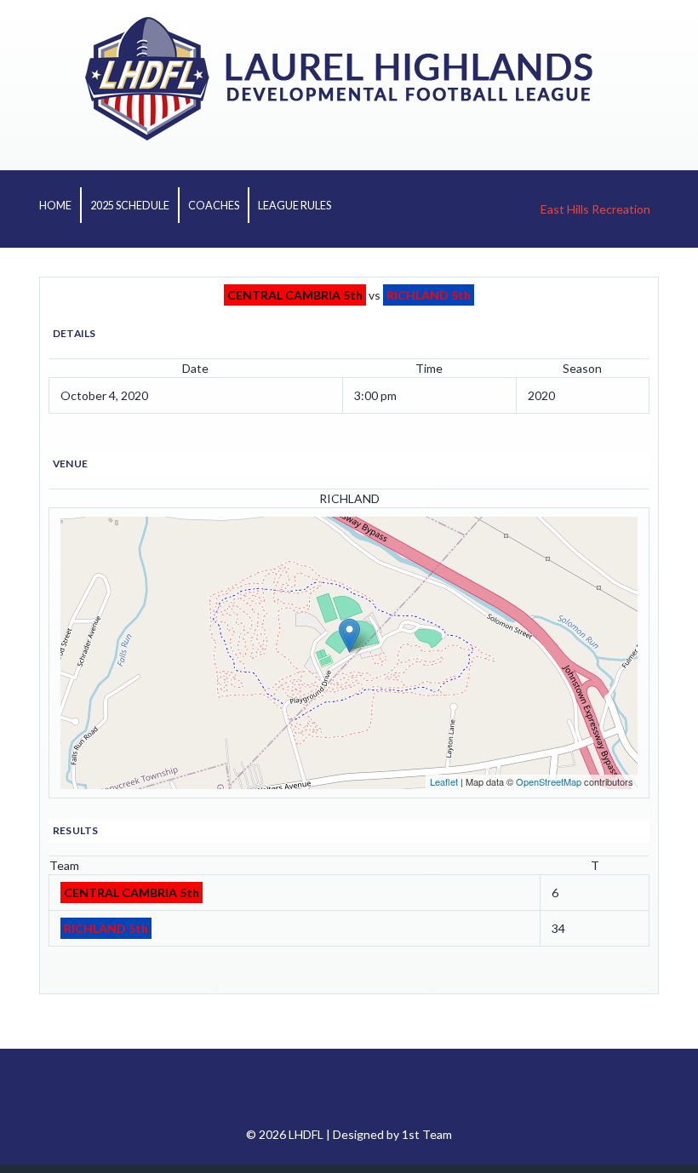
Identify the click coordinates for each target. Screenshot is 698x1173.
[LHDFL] (349, 136)
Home (55, 205)
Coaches (213, 205)
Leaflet (444, 781)
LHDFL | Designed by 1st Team (370, 1134)
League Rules (294, 205)
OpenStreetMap (548, 781)
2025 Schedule (129, 205)
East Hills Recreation (595, 209)
